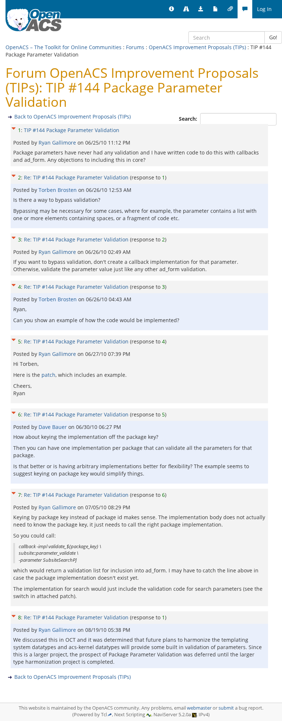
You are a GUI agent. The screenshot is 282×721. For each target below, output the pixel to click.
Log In (264, 9)
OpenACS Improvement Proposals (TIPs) (197, 47)
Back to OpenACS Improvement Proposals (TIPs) (72, 116)
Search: (189, 118)
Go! (273, 37)
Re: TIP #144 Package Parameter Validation (76, 177)
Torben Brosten (58, 189)
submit (226, 708)
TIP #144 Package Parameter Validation (71, 130)
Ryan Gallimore (58, 142)
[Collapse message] (14, 127)
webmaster (199, 708)
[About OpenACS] (171, 9)
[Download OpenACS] (201, 9)
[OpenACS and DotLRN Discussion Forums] (245, 9)
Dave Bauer (53, 426)
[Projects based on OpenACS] (186, 9)
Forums (135, 47)
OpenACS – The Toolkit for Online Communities (64, 47)
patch (48, 374)
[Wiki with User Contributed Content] (230, 9)
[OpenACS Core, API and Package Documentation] (215, 9)
